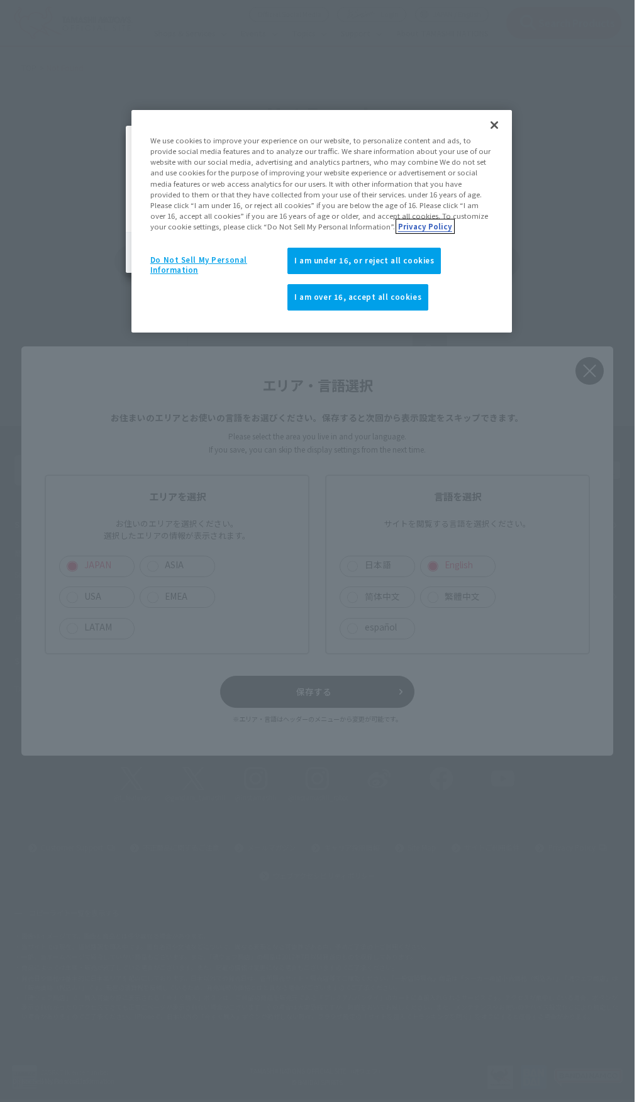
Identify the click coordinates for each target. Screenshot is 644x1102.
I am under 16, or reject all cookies (364, 260)
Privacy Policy (425, 226)
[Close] (494, 125)
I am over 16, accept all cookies (357, 297)
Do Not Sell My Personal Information (198, 265)
